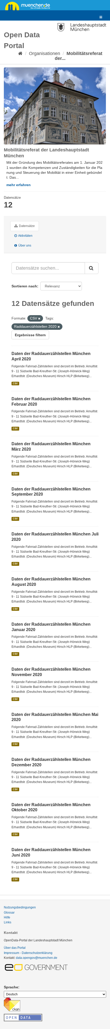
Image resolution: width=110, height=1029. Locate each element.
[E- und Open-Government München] (37, 967)
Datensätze (26, 226)
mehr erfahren (18, 185)
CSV (15, 383)
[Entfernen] (39, 318)
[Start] (20, 53)
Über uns (24, 245)
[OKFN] (23, 1016)
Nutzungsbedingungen (20, 907)
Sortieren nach (24, 286)
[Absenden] (91, 268)
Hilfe (7, 917)
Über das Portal (15, 948)
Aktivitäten (25, 236)
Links (7, 922)
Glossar (9, 912)
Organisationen (44, 53)
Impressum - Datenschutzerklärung (28, 953)
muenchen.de (29, 6)
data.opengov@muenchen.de (36, 958)
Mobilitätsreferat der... (78, 56)
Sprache (11, 987)
